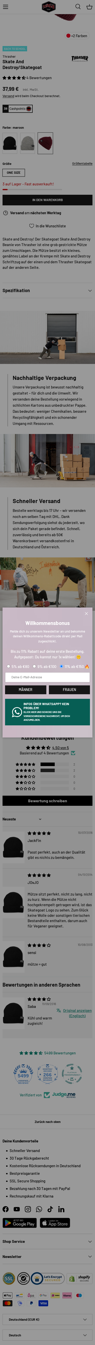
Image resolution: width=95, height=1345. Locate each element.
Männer (25, 689)
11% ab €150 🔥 (77, 666)
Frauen (69, 689)
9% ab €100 (46, 666)
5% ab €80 (20, 666)
